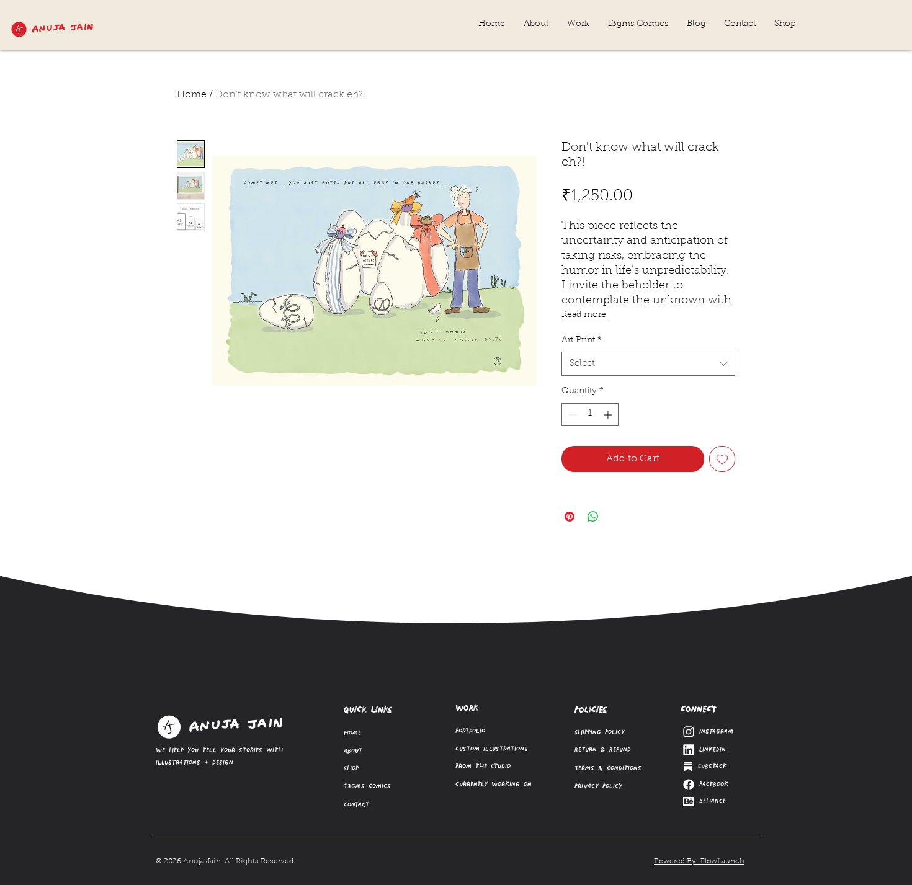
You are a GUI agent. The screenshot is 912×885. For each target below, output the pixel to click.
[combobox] (648, 364)
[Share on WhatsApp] (593, 516)
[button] (578, 24)
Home (192, 95)
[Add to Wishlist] (722, 459)
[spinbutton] (590, 414)
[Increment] (609, 414)
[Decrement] (571, 414)
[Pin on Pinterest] (569, 516)
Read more (583, 315)
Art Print (581, 340)
